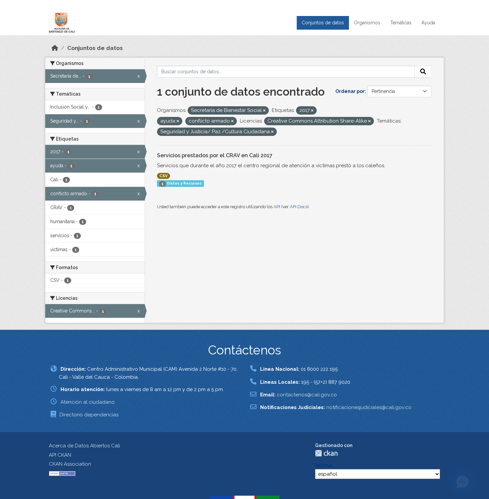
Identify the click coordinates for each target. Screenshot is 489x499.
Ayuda (428, 22)
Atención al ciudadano (88, 402)
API (276, 206)
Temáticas (400, 22)
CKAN (326, 453)
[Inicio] (55, 48)
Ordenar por (350, 91)
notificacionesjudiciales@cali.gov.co (368, 407)
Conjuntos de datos (323, 22)
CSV (163, 176)
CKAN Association (70, 464)
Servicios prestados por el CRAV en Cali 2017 (214, 155)
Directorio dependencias (89, 415)
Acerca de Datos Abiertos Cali (84, 446)
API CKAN (60, 455)
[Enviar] (423, 72)
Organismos (367, 22)
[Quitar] (264, 111)
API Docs (298, 206)
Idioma (323, 465)
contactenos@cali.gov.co (307, 395)
